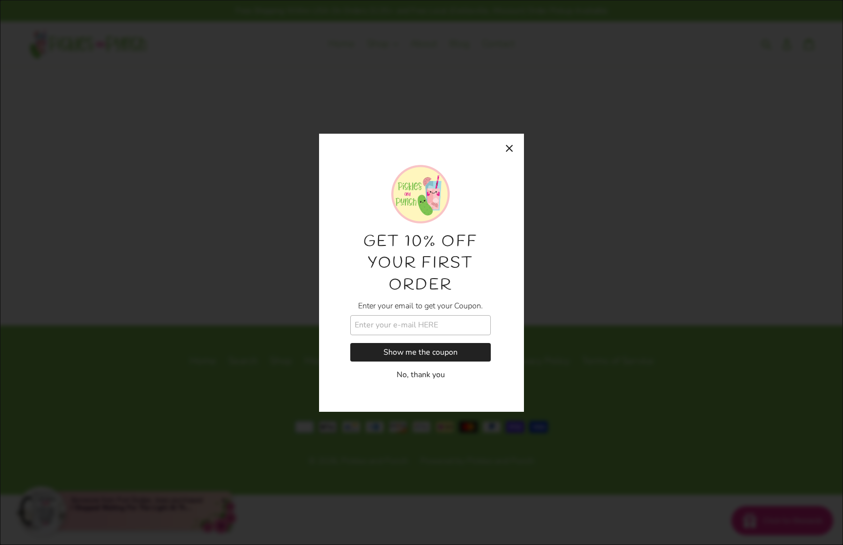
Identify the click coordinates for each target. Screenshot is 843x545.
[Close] (509, 148)
